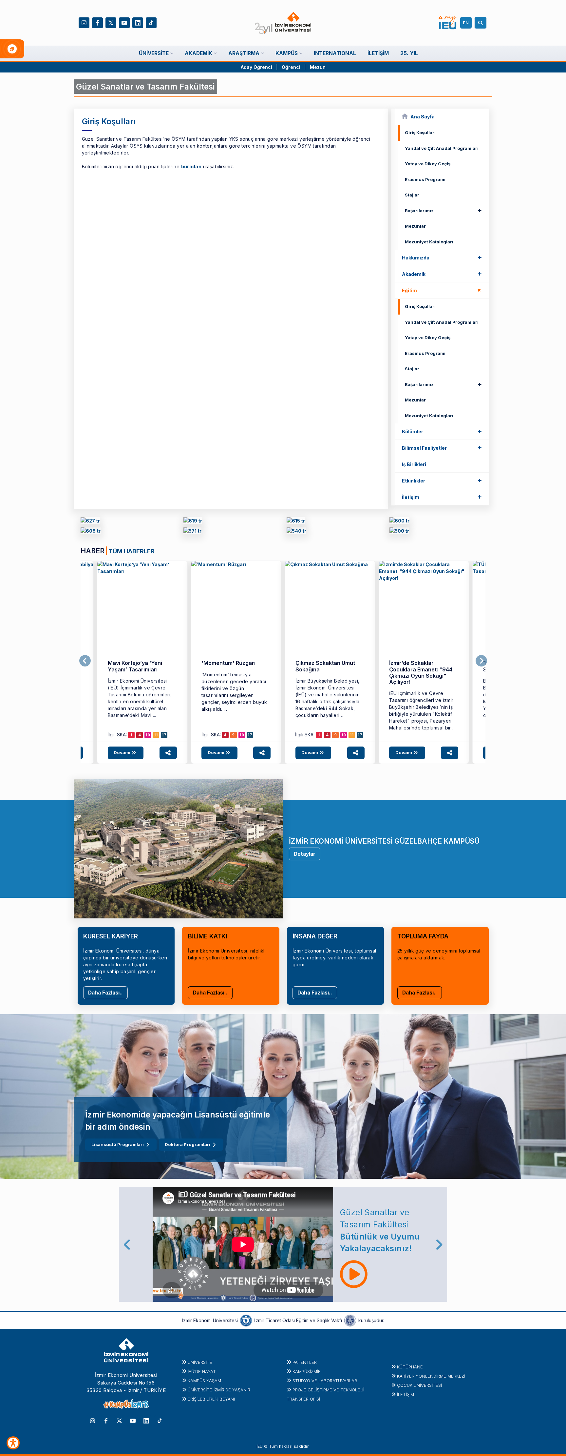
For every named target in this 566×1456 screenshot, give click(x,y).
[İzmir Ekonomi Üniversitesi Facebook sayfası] (97, 22)
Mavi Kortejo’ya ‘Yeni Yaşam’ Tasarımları (135, 666)
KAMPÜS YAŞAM (204, 1380)
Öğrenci (292, 67)
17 (164, 735)
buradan (191, 166)
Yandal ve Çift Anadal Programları (442, 148)
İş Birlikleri (414, 464)
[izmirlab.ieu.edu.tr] (399, 532)
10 (147, 735)
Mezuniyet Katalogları (429, 241)
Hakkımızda (442, 257)
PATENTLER (304, 1362)
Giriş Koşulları (420, 132)
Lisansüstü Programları (117, 1144)
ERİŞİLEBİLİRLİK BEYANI (211, 1399)
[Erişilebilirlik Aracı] (13, 1442)
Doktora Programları (187, 1144)
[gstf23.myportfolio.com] (91, 532)
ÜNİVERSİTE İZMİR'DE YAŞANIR (219, 1389)
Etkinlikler (442, 480)
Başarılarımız (443, 210)
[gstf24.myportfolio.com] (90, 521)
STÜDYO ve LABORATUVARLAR (324, 1380)
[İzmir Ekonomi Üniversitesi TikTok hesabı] (151, 22)
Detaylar (304, 854)
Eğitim (443, 290)
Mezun (318, 67)
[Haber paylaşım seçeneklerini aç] (168, 753)
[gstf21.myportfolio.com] (296, 532)
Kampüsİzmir (306, 1371)
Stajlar (412, 194)
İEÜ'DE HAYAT (202, 1371)
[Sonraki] (481, 661)
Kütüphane (410, 1366)
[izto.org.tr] (246, 1320)
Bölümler (442, 431)
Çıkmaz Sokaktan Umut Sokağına (325, 666)
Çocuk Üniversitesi (419, 1385)
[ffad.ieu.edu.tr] (142, 606)
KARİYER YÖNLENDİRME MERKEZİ (431, 1376)
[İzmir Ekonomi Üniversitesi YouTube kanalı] (124, 22)
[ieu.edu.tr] (283, 23)
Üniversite (200, 1362)
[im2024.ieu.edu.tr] (192, 521)
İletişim (442, 497)
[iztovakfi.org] (350, 1320)
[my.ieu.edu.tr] (448, 22)
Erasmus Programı (425, 179)
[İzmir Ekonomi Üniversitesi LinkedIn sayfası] (137, 22)
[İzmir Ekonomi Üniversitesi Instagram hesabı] (84, 22)
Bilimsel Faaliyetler (442, 447)
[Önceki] (85, 661)
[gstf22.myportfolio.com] (192, 532)
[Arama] (481, 23)
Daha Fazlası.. (105, 993)
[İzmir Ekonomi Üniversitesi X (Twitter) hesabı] (111, 22)
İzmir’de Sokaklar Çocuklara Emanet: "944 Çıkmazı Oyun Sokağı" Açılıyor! (420, 672)
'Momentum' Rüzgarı (228, 663)
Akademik (442, 273)
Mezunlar (415, 226)
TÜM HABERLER (131, 551)
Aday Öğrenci (256, 67)
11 (156, 735)
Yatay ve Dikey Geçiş (427, 163)
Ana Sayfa (422, 116)
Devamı (122, 752)
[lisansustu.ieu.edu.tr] (296, 521)
